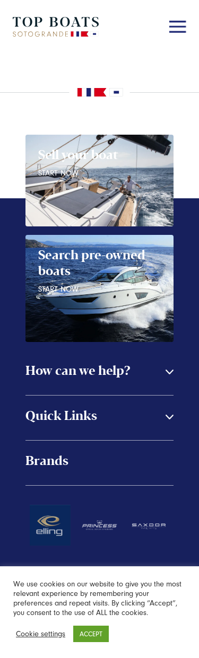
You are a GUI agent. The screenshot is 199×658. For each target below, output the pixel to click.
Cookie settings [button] (40, 633)
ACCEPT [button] (91, 634)
